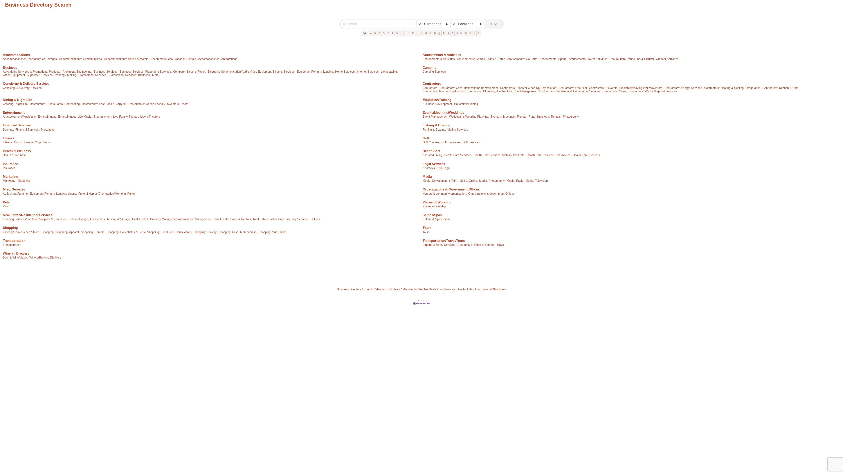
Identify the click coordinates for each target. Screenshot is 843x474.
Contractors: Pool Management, (517, 91)
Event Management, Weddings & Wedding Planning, (456, 116)
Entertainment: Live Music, (75, 116)
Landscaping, (389, 71)
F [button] (392, 33)
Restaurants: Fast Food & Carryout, (104, 104)
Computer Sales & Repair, (189, 71)
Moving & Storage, (119, 219)
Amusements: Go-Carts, (522, 59)
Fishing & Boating (436, 125)
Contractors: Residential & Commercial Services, (570, 91)
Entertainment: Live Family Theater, (116, 116)
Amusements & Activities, (439, 59)
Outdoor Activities (667, 59)
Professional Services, (92, 75)
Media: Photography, (492, 180)
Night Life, (22, 104)
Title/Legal (443, 168)
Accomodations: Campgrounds (217, 59)
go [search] (495, 24)
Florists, (522, 116)
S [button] (448, 33)
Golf (426, 138)
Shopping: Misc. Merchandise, (238, 232)
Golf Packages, (451, 142)
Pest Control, (140, 219)
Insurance (10, 164)
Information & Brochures (490, 289)
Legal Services (434, 164)
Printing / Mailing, (66, 75)
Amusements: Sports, (553, 59)
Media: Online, (468, 180)
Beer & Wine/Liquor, (15, 257)
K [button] (413, 33)
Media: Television (537, 180)
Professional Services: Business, (129, 75)
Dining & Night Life (17, 100)
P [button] (435, 33)
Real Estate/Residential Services (27, 215)
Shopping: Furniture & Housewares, (169, 232)
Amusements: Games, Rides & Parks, (481, 59)
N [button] (426, 33)
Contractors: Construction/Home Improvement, (469, 88)
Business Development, (438, 104)
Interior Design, (79, 219)
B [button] (375, 33)
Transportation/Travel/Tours (444, 240)
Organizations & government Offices (491, 193)
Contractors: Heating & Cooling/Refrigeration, (732, 88)
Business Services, (106, 71)
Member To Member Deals (419, 289)
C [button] (379, 33)
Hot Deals (393, 289)
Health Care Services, (458, 155)
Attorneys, (429, 168)
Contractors (432, 83)
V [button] (461, 33)
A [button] (371, 33)
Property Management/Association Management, (181, 219)
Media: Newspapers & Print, (440, 180)
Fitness (8, 138)
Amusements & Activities (442, 55)
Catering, (8, 104)
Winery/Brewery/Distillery (45, 257)
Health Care (432, 151)
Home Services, (345, 71)
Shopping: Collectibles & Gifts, (126, 232)
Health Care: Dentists (586, 155)
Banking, (8, 129)
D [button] (384, 33)
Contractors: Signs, (615, 91)
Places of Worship (436, 202)
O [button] (430, 33)
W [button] (466, 33)
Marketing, (9, 180)
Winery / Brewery (16, 253)
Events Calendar (374, 289)
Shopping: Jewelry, (205, 232)
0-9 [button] (364, 33)
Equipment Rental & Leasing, (315, 71)
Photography (571, 116)
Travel (500, 244)
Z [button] (478, 33)
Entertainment (14, 112)
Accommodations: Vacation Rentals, (174, 59)
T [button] (452, 33)
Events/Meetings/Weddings (443, 112)
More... (156, 75)
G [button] (397, 33)
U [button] (457, 33)
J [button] (408, 33)
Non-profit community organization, (445, 193)
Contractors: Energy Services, (684, 88)
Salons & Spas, (433, 219)
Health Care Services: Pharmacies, (549, 155)
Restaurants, (38, 104)
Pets (6, 202)
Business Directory (349, 289)
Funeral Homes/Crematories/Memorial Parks (106, 193)
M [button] (421, 33)
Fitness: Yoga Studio (37, 142)
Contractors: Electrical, (573, 88)
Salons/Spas (432, 215)
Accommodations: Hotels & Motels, (126, 59)
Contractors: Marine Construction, (444, 91)
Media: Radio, (515, 180)
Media (427, 176)
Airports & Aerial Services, (439, 244)
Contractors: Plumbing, (481, 91)
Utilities (315, 219)
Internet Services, (368, 71)
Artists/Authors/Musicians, (20, 116)
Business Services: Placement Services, (146, 71)
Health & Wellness (17, 151)
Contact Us (465, 289)
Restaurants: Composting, (64, 104)
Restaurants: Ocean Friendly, (147, 104)
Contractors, (430, 88)
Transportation (14, 240)
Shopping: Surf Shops (272, 232)
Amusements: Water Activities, (588, 59)
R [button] (444, 33)
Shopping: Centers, (93, 232)
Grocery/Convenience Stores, (21, 232)
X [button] (470, 33)
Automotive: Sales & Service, (476, 244)
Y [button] (474, 33)
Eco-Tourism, (618, 59)
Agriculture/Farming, (16, 193)
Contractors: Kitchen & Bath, (781, 88)
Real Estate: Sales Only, (269, 219)
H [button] (401, 33)
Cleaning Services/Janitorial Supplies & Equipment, (35, 219)
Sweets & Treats (177, 104)
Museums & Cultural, (641, 59)
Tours (427, 228)
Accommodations (16, 55)
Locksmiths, (98, 219)
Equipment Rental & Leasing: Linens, (53, 193)
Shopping (10, 228)
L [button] (417, 33)
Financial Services (17, 125)
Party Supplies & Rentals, (545, 116)
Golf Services (471, 142)
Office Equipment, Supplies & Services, (28, 75)
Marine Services (457, 129)
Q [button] (439, 33)
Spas (447, 219)
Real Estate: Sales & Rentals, (233, 219)
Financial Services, (27, 129)
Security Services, (297, 219)
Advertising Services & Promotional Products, (32, 71)
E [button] (388, 33)
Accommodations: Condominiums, (81, 59)
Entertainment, (47, 116)
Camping (429, 67)
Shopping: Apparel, (68, 232)
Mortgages (47, 129)
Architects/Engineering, (77, 71)
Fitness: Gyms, (13, 142)
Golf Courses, (431, 142)
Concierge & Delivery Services (26, 83)
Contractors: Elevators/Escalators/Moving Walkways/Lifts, (626, 88)
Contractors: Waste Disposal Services (653, 91)
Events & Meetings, (503, 116)
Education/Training (437, 100)
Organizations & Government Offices (451, 189)
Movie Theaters (150, 116)
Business (10, 67)
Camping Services (434, 71)
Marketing (10, 176)
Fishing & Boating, (434, 129)
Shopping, (48, 232)
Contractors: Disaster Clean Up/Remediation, (528, 88)
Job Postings (447, 289)
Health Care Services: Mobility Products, (499, 155)
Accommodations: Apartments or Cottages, (30, 59)
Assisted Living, (433, 155)
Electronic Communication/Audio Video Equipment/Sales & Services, (251, 71)
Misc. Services (14, 189)
